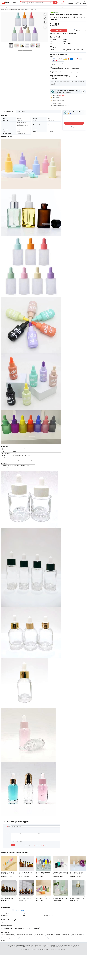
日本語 (58, 946)
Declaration (57, 949)
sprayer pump (25, 913)
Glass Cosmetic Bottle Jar (41, 938)
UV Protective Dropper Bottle (33, 928)
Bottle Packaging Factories (8, 934)
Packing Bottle (17, 9)
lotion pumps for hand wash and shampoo (73, 913)
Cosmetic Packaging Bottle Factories (24, 934)
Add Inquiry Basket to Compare (25, 50)
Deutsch (41, 946)
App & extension (69, 7)
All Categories (6, 7)
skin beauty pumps (5, 913)
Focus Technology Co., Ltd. (35, 949)
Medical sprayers (4, 915)
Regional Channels (59, 945)
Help (62, 7)
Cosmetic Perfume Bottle (77, 934)
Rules (85, 7)
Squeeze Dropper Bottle (7, 928)
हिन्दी (62, 946)
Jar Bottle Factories (39, 934)
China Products (17, 945)
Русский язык (31, 946)
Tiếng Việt (74, 946)
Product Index (67, 945)
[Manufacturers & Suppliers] (8, 2)
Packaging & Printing (9, 9)
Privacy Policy (63, 949)
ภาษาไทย (65, 946)
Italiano (36, 946)
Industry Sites (52, 945)
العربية (51, 946)
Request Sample (72, 33)
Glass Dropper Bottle (32, 9)
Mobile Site (73, 945)
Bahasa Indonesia (81, 946)
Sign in (84, 3)
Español (16, 946)
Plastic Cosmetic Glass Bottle (26, 938)
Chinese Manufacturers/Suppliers (27, 945)
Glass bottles (46, 913)
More (2, 940)
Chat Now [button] (78, 30)
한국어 (54, 946)
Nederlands (46, 946)
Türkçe (70, 946)
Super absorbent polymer (49, 915)
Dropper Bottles (24, 9)
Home (2, 9)
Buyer (56, 7)
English (11, 946)
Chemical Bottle (49, 934)
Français (25, 946)
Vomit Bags (24, 915)
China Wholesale (38, 945)
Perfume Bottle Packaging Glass (62, 934)
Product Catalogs (20, 910)
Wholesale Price (45, 945)
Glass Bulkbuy (52, 938)
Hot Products (10, 945)
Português (21, 946)
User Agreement (51, 949)
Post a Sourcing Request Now (40, 845)
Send (13, 845)
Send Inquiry (59, 30)
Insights (77, 945)
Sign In (52, 105)
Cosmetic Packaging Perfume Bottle (10, 938)
